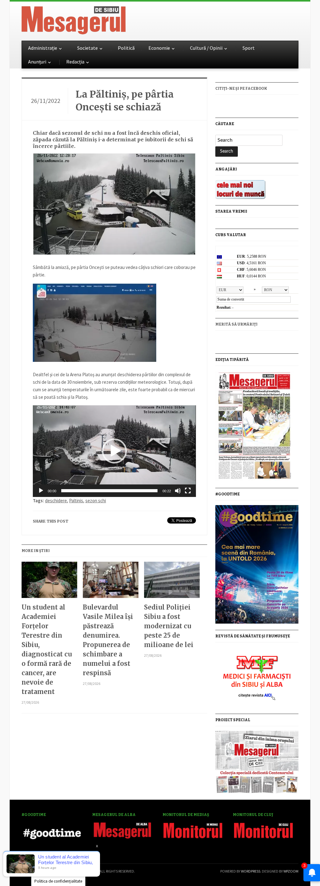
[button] (114, 450)
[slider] (109, 490)
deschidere (56, 501)
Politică (126, 48)
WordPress (250, 871)
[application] (114, 451)
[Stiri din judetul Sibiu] (74, 19)
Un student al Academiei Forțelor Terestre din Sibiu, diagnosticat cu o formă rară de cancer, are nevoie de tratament (47, 649)
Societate (87, 48)
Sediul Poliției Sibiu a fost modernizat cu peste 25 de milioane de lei (168, 626)
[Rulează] (41, 491)
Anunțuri (37, 61)
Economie (159, 48)
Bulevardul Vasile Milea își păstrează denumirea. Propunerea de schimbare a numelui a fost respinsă (108, 640)
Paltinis (76, 501)
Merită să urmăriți (236, 324)
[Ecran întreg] (188, 491)
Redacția (75, 61)
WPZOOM (290, 871)
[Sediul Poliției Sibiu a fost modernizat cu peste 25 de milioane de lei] (172, 582)
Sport (248, 48)
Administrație (42, 48)
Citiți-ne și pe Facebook (241, 88)
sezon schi (95, 501)
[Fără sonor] (178, 491)
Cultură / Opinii (206, 48)
